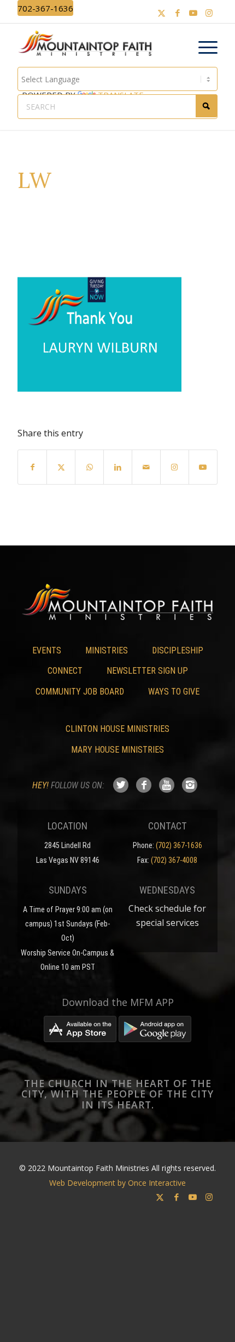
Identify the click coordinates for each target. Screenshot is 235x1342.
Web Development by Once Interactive (117, 1183)
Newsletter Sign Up (147, 671)
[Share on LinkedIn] (118, 467)
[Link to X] (162, 12)
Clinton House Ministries (117, 729)
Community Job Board (80, 691)
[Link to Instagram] (209, 12)
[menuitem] (202, 47)
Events (46, 650)
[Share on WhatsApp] (89, 467)
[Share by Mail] (146, 467)
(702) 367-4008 (174, 860)
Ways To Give (173, 691)
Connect (65, 671)
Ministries (106, 650)
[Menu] (202, 47)
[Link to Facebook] (177, 12)
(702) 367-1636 (179, 845)
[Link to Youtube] (193, 12)
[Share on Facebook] (32, 467)
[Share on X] (61, 467)
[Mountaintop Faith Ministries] (88, 45)
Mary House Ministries (117, 749)
